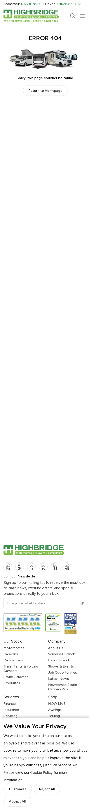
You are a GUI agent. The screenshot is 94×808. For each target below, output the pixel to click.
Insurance (11, 710)
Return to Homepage (45, 91)
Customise (17, 789)
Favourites (11, 683)
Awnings (55, 710)
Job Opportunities (62, 672)
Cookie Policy (41, 772)
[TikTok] (55, 566)
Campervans (13, 660)
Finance (9, 703)
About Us (55, 648)
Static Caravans (15, 677)
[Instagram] (31, 566)
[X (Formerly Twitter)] (19, 566)
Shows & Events (61, 666)
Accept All (17, 801)
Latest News (58, 679)
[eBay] (67, 566)
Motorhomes (13, 648)
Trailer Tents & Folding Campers (20, 668)
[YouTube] (43, 566)
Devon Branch (59, 660)
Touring (54, 716)
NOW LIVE (57, 703)
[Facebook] (7, 566)
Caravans (10, 654)
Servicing (10, 716)
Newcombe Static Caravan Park (62, 687)
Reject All (47, 789)
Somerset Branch (61, 654)
